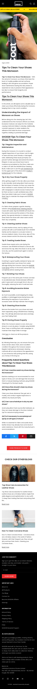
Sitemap (4, 603)
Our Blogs (5, 593)
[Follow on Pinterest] (13, 679)
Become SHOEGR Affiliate (10, 599)
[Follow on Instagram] (8, 679)
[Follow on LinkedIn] (23, 679)
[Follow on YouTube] (18, 679)
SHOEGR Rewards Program (10, 628)
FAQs (3, 625)
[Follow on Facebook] (3, 679)
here (6, 334)
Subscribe (9, 576)
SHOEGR (6, 136)
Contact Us (5, 596)
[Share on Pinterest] (23, 436)
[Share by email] (31, 436)
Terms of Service (7, 622)
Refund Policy (6, 612)
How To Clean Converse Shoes (15, 531)
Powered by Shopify (23, 684)
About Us (5, 587)
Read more (5, 504)
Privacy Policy (6, 615)
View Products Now (19, 448)
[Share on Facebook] (6, 436)
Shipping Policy (7, 619)
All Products (6, 590)
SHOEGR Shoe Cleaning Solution (21, 209)
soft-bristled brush (27, 169)
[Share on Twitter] (14, 436)
